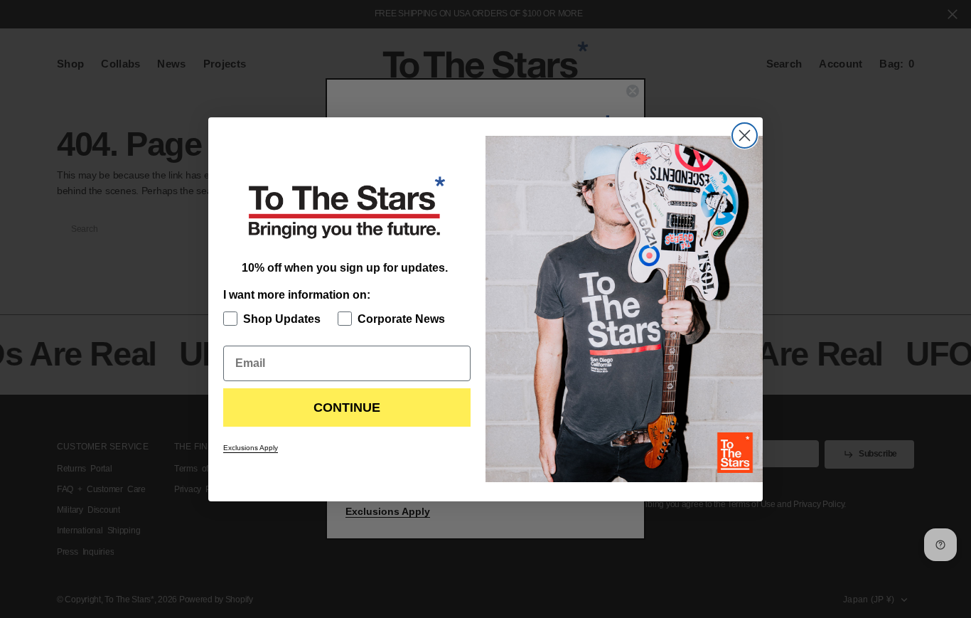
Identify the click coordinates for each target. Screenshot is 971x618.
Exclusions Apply (250, 448)
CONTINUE (346, 407)
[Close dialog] (744, 135)
